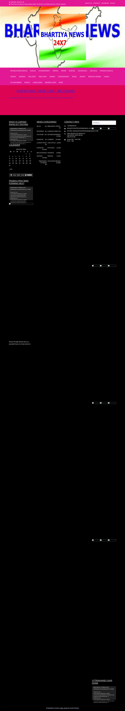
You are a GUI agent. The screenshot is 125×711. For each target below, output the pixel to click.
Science (33, 70)
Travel (74, 76)
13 (19, 158)
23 (30, 161)
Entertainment (44, 70)
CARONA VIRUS (37, 82)
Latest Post (42, 143)
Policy (112, 3)
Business (72, 70)
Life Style (93, 70)
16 (30, 158)
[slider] (29, 174)
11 (12, 158)
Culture (40, 134)
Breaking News (50, 82)
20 (20, 161)
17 (9, 161)
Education (32, 76)
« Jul (11, 169)
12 (16, 158)
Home (61, 82)
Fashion (52, 76)
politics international (18, 70)
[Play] (11, 175)
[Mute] (26, 175)
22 (27, 161)
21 (23, 161)
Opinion (55, 70)
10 (9, 158)
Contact (96, 3)
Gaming (106, 76)
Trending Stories (94, 76)
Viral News (43, 76)
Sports (63, 70)
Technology (82, 70)
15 (26, 158)
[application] (21, 134)
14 (23, 158)
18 (13, 161)
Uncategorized (16, 82)
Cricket (13, 76)
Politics (50, 148)
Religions (41, 153)
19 (16, 161)
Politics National (106, 70)
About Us (88, 3)
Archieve (22, 76)
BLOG (39, 126)
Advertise (105, 3)
